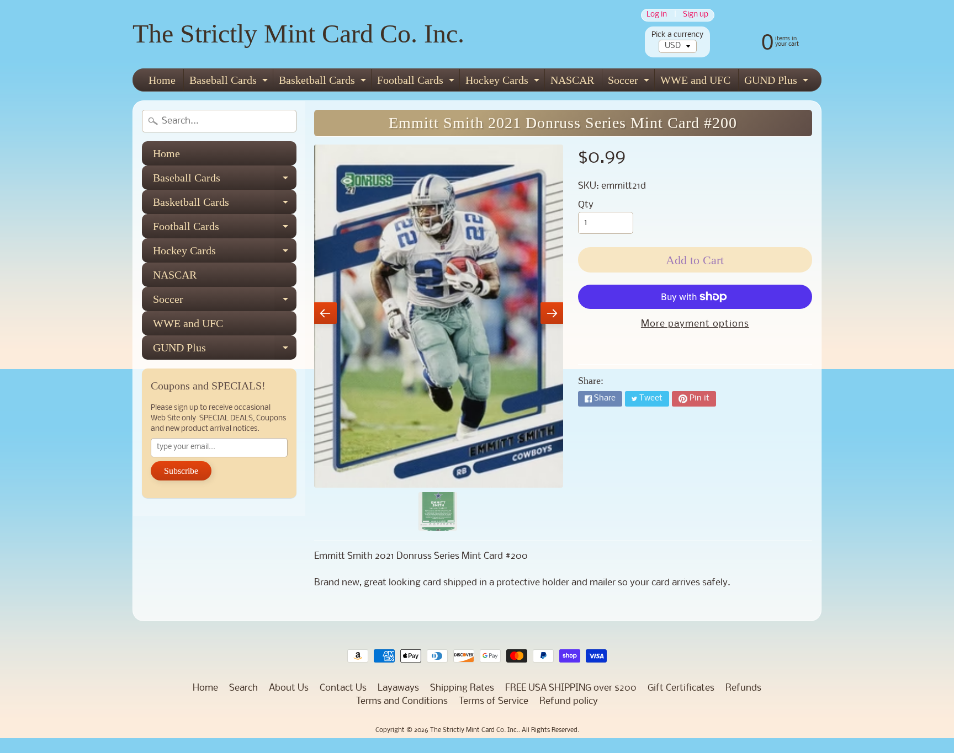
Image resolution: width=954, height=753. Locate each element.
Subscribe (181, 471)
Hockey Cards (503, 82)
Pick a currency (677, 35)
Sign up (695, 15)
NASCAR (572, 80)
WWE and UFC (695, 80)
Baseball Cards (230, 82)
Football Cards (417, 82)
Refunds (743, 688)
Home (162, 80)
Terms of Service (493, 701)
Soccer (630, 82)
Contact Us (343, 688)
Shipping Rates (462, 688)
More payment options (695, 324)
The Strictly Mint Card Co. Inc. (298, 33)
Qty (585, 205)
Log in (656, 15)
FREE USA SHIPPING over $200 (571, 688)
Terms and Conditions (402, 701)
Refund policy (568, 701)
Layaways (398, 688)
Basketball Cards (324, 82)
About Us (289, 688)
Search (243, 688)
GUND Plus (777, 82)
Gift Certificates (681, 688)
